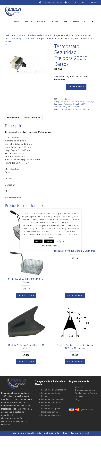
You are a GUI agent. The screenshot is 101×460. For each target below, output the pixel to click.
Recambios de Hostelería (32, 35)
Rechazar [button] (49, 241)
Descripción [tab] (13, 117)
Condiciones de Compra (86, 393)
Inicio (16, 21)
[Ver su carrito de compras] (92, 21)
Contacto (75, 21)
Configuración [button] (61, 241)
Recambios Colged (87, 101)
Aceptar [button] (38, 241)
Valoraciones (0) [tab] (32, 117)
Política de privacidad (79, 433)
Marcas (40, 21)
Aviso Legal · (43, 433)
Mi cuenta (95, 2)
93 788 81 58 (72, 2)
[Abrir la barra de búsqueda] (85, 21)
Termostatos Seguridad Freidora (75, 109)
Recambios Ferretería (51, 415)
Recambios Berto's (71, 101)
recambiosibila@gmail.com (52, 2)
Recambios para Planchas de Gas (62, 35)
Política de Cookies (58, 433)
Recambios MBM (80, 104)
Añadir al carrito (76, 86)
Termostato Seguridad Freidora (42, 38)
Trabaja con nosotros (85, 390)
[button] (6, 44)
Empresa (54, 21)
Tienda (83, 2)
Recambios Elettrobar (63, 104)
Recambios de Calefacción (53, 390)
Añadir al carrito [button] (26, 295)
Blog (65, 21)
